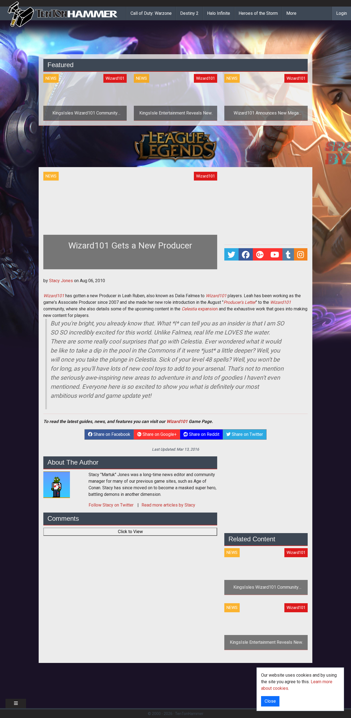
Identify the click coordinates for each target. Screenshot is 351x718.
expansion (200, 308)
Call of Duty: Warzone (151, 13)
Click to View (130, 531)
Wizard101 (53, 295)
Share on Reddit (203, 434)
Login (341, 13)
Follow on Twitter (112, 505)
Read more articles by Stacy (168, 505)
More (291, 13)
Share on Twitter (247, 434)
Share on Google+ (159, 434)
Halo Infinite (218, 13)
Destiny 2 (189, 13)
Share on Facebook (111, 434)
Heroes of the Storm (258, 13)
